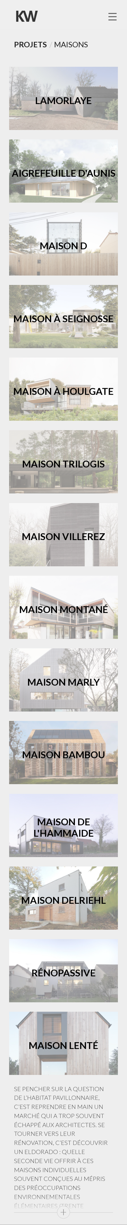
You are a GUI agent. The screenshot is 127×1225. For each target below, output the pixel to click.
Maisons (71, 44)
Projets (30, 44)
